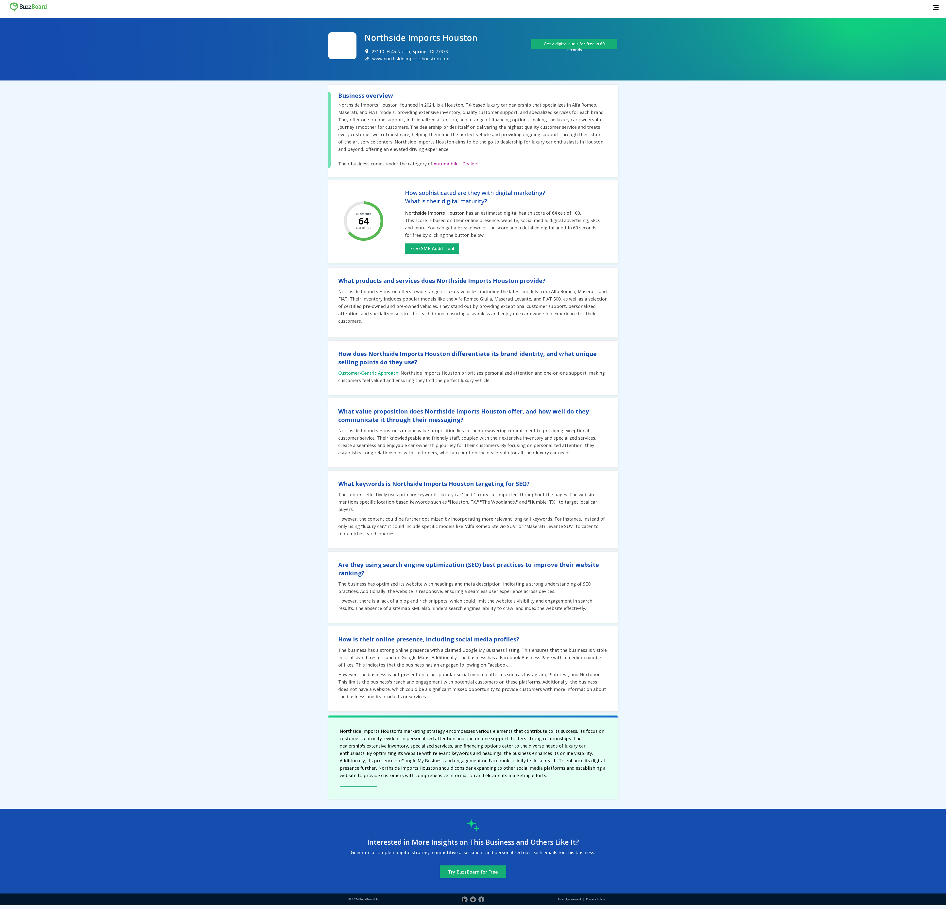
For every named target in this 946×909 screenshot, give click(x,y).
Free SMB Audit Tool (432, 248)
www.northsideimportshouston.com (410, 59)
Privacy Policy (595, 899)
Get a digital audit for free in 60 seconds (574, 45)
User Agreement (569, 899)
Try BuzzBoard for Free (473, 872)
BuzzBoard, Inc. (370, 899)
